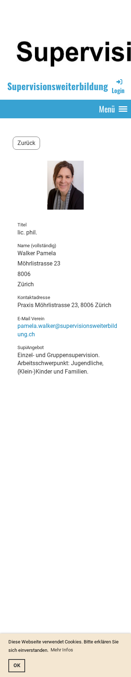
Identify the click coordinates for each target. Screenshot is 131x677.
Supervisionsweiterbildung (57, 86)
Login (118, 90)
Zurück (26, 142)
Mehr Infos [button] (62, 650)
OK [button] (16, 665)
